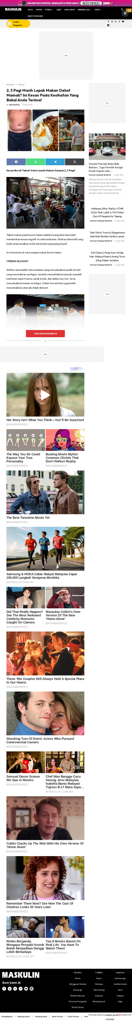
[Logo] (13, 9)
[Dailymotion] (108, 25)
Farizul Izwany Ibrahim (100, 175)
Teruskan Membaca (45, 333)
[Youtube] (123, 22)
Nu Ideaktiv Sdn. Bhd (112, 1015)
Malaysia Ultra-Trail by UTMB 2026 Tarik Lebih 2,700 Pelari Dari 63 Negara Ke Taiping (107, 212)
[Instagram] (112, 22)
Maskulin (10, 84)
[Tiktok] (119, 22)
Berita (21, 84)
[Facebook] (108, 22)
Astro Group (110, 1019)
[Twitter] (116, 22)
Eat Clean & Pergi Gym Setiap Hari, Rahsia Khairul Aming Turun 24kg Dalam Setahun (107, 256)
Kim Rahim (14, 104)
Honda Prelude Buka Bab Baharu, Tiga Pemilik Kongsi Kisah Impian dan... (106, 167)
